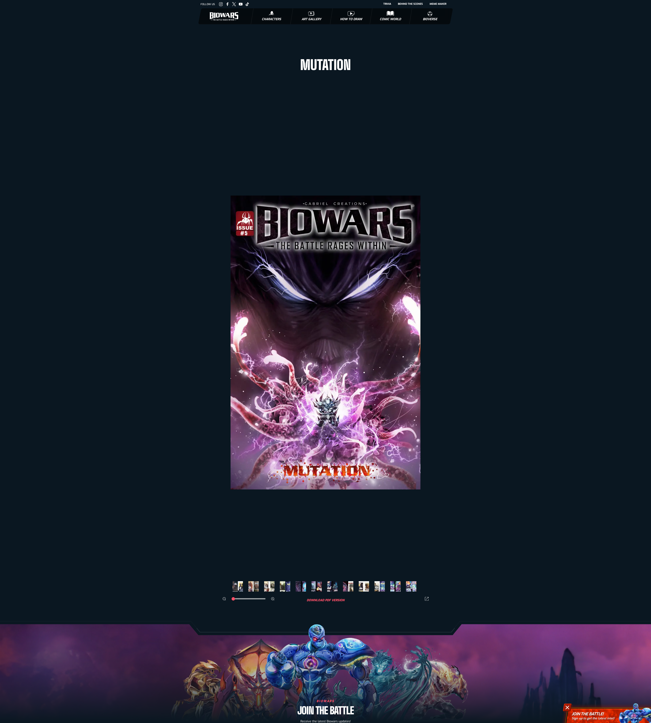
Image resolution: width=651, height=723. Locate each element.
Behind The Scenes (410, 4)
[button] (428, 350)
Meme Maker (438, 4)
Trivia (387, 4)
